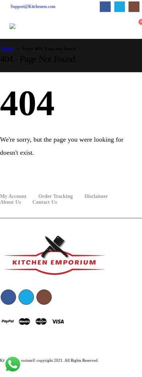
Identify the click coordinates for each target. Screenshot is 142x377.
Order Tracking (55, 196)
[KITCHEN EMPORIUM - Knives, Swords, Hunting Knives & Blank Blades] (24, 26)
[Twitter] (119, 6)
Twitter (26, 297)
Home (7, 48)
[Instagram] (134, 6)
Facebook (8, 297)
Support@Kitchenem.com (33, 6)
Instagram (44, 297)
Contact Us (44, 202)
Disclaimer (96, 196)
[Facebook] (105, 6)
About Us (10, 202)
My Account (13, 196)
